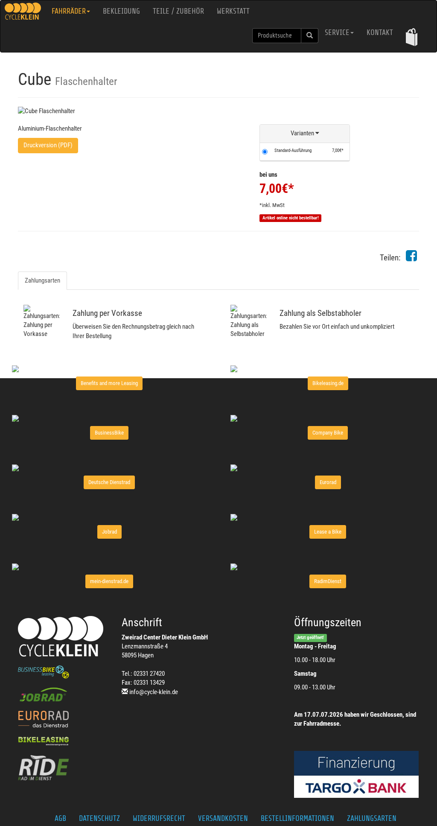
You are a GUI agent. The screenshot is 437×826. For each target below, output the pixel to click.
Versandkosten (223, 818)
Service (337, 32)
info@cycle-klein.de (153, 692)
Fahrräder (69, 11)
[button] (411, 37)
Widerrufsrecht (159, 818)
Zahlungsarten (42, 280)
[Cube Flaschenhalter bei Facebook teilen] (411, 258)
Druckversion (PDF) (48, 145)
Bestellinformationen (297, 818)
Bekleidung (121, 11)
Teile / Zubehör (178, 11)
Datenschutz (99, 818)
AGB (60, 818)
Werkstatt (233, 11)
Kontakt (380, 32)
